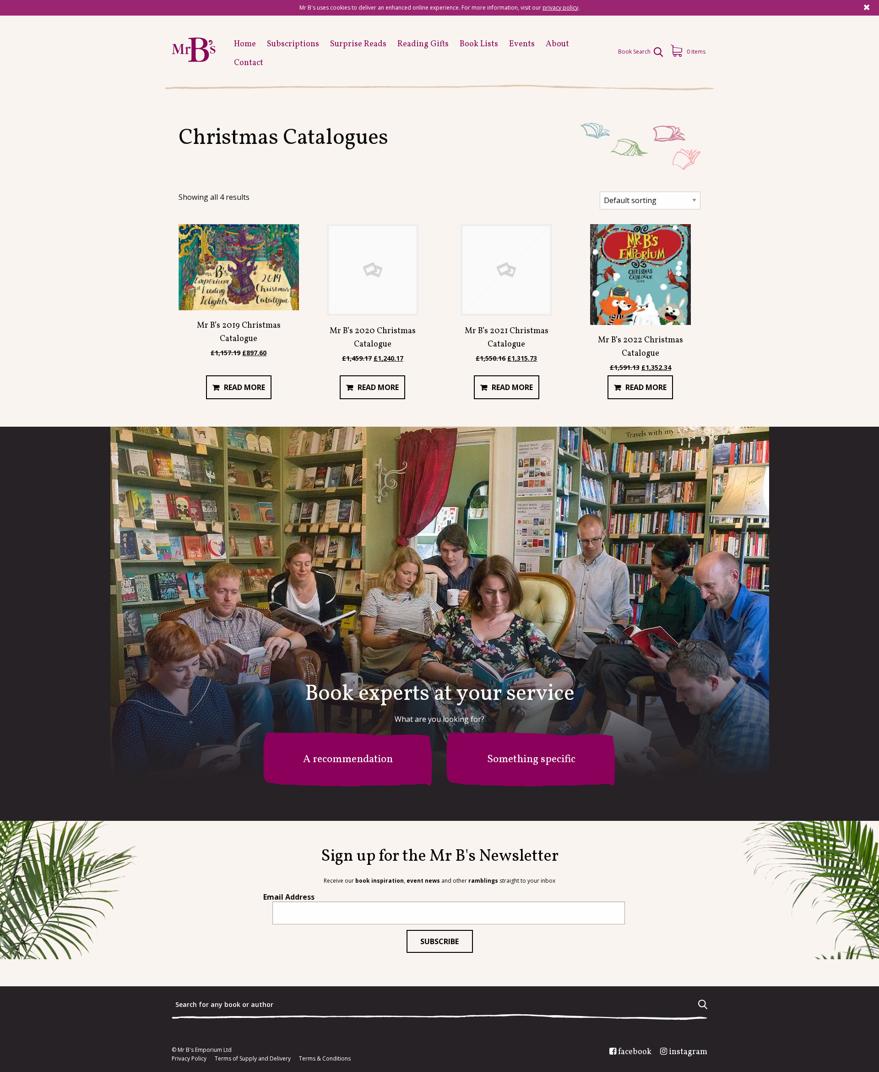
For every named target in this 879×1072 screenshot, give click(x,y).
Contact (248, 63)
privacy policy (560, 7)
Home (245, 44)
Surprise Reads (358, 44)
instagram (688, 1052)
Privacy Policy (189, 1058)
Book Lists (479, 44)
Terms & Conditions (325, 1058)
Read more (244, 387)
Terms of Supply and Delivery (253, 1058)
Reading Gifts (423, 44)
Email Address (289, 897)
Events (522, 44)
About (557, 44)
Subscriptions (293, 44)
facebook (634, 1052)
